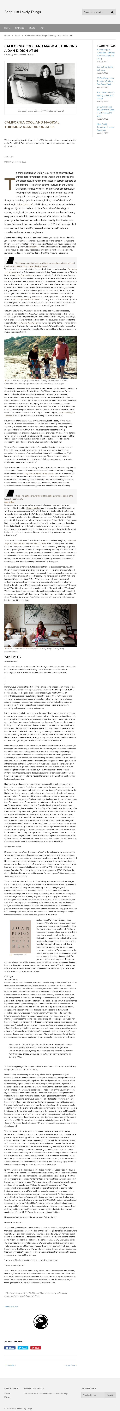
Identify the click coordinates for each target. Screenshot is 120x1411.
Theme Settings (61, 1393)
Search (7, 1393)
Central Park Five (33, 508)
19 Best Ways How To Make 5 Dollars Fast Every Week (105, 81)
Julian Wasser (24, 204)
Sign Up (110, 1395)
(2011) (42, 543)
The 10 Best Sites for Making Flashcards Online (106, 95)
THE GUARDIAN (11, 1306)
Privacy (7, 1397)
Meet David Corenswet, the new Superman (105, 127)
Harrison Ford (34, 247)
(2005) (22, 543)
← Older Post (10, 1365)
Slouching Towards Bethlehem (26, 299)
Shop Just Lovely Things (22, 1408)
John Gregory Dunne (25, 275)
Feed (17, 35)
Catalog (19, 28)
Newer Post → (71, 1365)
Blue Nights (34, 543)
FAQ (42, 28)
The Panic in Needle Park (27, 323)
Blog (32, 28)
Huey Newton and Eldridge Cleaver (39, 473)
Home (7, 28)
